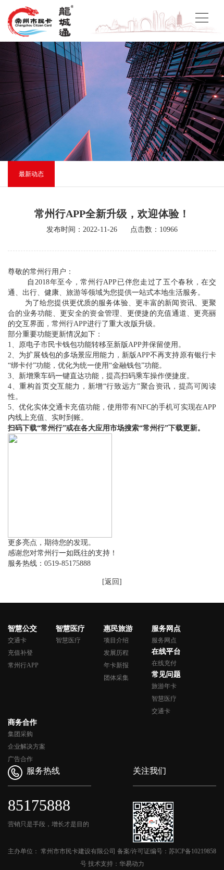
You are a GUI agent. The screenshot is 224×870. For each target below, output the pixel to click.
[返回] (112, 582)
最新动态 (31, 174)
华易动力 (131, 863)
